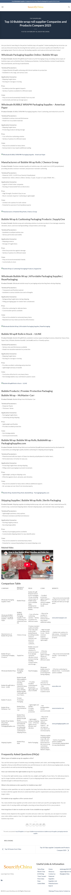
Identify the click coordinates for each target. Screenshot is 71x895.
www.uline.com (56, 686)
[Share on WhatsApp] (27, 824)
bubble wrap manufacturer (37, 831)
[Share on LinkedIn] (43, 824)
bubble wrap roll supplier (50, 831)
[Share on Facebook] (30, 824)
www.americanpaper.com (59, 618)
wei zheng (46, 31)
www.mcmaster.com (58, 708)
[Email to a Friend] (37, 824)
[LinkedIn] (18, 880)
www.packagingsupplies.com (60, 723)
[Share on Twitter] (33, 824)
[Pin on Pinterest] (40, 824)
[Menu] (2, 7)
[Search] (69, 7)
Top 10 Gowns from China (12, 849)
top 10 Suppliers (35, 18)
